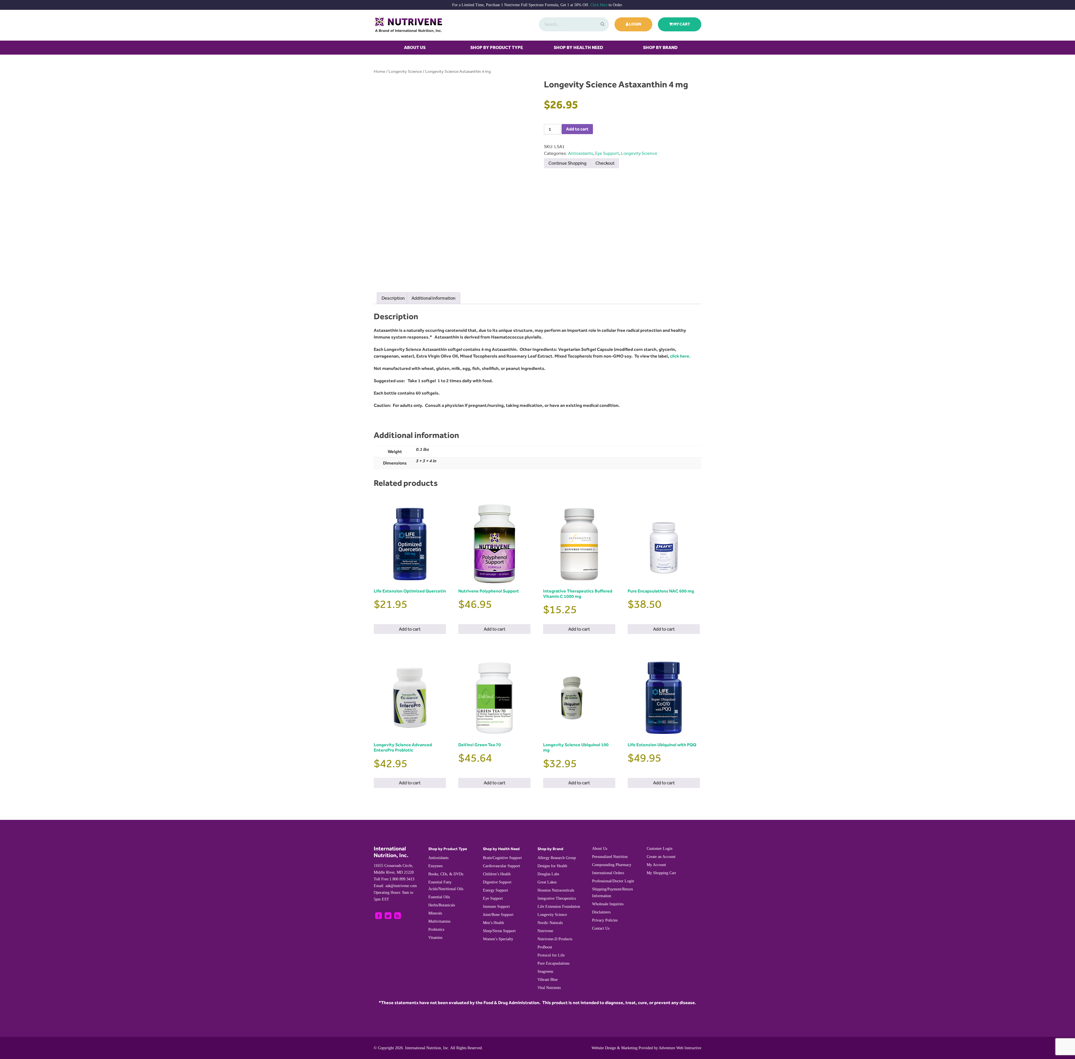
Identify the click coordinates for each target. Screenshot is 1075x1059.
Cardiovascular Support (501, 866)
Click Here (598, 5)
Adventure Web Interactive (680, 1048)
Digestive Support (497, 882)
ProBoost (545, 947)
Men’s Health (493, 923)
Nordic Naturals (550, 923)
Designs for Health (552, 866)
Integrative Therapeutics (557, 898)
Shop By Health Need (578, 47)
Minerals (435, 913)
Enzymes (435, 866)
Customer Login (659, 848)
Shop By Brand (660, 47)
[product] (602, 24)
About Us (415, 47)
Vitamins (435, 938)
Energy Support (495, 890)
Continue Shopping (567, 163)
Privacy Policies (605, 920)
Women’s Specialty (498, 939)
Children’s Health (497, 874)
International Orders (608, 873)
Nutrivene (545, 931)
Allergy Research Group (557, 858)
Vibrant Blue (548, 980)
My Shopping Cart (661, 873)
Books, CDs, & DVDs (445, 874)
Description (393, 298)
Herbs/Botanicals (441, 905)
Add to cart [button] (409, 629)
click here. (680, 356)
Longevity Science (405, 71)
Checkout (604, 163)
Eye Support (607, 153)
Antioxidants (580, 153)
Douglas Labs (548, 874)
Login (634, 24)
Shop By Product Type (496, 47)
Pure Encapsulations (553, 963)
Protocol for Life (551, 955)
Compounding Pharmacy (611, 865)
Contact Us (600, 928)
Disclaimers (601, 912)
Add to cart (577, 129)
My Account (656, 865)
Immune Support (496, 906)
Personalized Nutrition (610, 857)
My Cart (681, 24)
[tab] (393, 298)
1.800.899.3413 (394, 879)
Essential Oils (439, 897)
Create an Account (661, 857)
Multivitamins (439, 921)
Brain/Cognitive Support (502, 858)
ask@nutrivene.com (395, 886)
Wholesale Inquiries (607, 904)
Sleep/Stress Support (499, 931)
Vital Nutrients (549, 988)
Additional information (433, 298)
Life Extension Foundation (559, 906)
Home (379, 71)
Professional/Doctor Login (613, 881)
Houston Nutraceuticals (556, 890)
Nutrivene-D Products (555, 939)
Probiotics (436, 929)
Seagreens (545, 971)
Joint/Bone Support (498, 915)
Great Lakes (547, 882)
